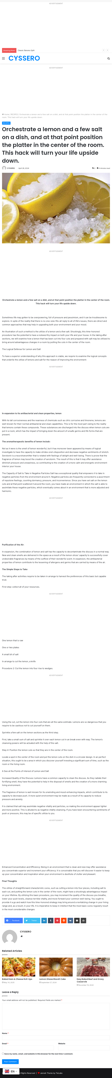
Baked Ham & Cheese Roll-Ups (17, 979)
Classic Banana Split (26, 50)
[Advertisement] (56, 27)
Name (5, 1033)
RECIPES (14, 114)
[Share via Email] (77, 920)
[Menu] (3, 59)
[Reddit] (64, 920)
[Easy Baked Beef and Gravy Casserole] (93, 967)
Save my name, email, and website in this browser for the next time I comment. (38, 1054)
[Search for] (108, 59)
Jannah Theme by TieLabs (51, 1073)
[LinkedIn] (44, 920)
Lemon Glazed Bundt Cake (52, 979)
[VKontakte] (70, 920)
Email (5, 1043)
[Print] (83, 920)
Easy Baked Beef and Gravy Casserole (90, 980)
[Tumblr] (50, 920)
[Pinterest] (57, 920)
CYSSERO (11, 168)
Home (6, 114)
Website (61, 1043)
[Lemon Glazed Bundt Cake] (56, 967)
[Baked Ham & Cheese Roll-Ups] (18, 967)
